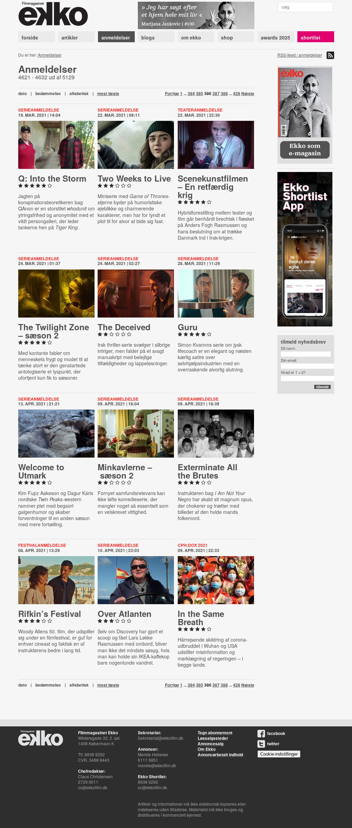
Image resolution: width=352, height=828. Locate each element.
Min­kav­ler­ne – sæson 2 (125, 471)
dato (22, 93)
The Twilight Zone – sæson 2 (53, 331)
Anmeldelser (50, 55)
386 (207, 93)
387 (216, 93)
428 (236, 93)
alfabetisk (79, 93)
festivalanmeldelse (42, 545)
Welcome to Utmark (41, 471)
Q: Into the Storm (52, 178)
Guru (188, 327)
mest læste (108, 93)
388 (224, 93)
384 (191, 93)
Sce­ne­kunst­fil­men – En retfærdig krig (213, 186)
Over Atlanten (125, 613)
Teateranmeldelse (200, 109)
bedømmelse (48, 93)
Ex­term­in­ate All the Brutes (208, 471)
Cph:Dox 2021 (193, 545)
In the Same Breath (201, 618)
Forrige (172, 93)
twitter (273, 743)
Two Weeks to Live (134, 178)
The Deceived (124, 327)
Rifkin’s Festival (49, 613)
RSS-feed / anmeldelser (299, 55)
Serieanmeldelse (38, 109)
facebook (276, 733)
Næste (247, 93)
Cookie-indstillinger (279, 754)
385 (199, 93)
